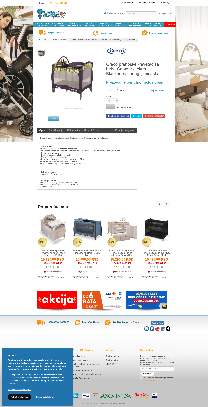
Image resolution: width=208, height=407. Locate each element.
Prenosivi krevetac (59, 40)
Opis (42, 130)
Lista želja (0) (163, 3)
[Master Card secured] (142, 395)
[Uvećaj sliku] (46, 241)
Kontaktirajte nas (79, 356)
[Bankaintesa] (112, 395)
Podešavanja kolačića (45, 397)
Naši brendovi (112, 360)
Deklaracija (73, 130)
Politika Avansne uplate (82, 378)
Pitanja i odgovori (125, 130)
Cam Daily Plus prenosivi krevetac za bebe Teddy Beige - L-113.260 (53, 253)
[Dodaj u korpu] (59, 241)
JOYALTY (110, 364)
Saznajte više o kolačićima (19, 389)
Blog (151, 3)
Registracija (126, 3)
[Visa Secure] (154, 395)
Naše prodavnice (113, 356)
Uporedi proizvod (124, 108)
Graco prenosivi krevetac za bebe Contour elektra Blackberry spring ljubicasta (103, 40)
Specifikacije (56, 130)
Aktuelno (140, 3)
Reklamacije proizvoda (82, 370)
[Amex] (76, 395)
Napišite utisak (158, 90)
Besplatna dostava (80, 360)
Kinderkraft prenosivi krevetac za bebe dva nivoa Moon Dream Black (157, 253)
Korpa (165, 13)
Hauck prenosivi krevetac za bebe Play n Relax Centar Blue (87, 253)
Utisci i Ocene (92, 130)
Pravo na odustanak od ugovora (86, 374)
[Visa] (86, 395)
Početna (42, 40)
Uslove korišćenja (149, 380)
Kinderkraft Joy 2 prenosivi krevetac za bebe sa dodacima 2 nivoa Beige (122, 253)
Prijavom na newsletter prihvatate (158, 378)
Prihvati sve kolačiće (19, 397)
